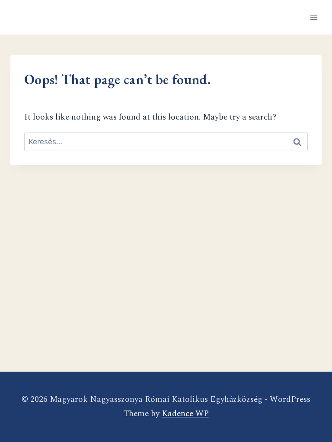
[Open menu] (314, 17)
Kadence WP (185, 413)
